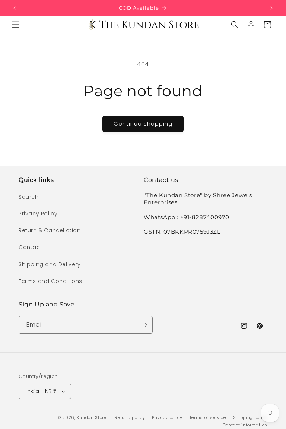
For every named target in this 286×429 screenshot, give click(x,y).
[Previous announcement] (14, 8)
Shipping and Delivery (50, 264)
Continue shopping (143, 123)
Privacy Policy (38, 213)
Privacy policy (167, 417)
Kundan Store (91, 417)
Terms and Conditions (50, 281)
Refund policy (130, 417)
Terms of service (208, 417)
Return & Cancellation (50, 230)
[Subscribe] (144, 325)
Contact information (245, 425)
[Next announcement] (271, 8)
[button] (15, 24)
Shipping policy (250, 417)
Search (29, 197)
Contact (30, 247)
